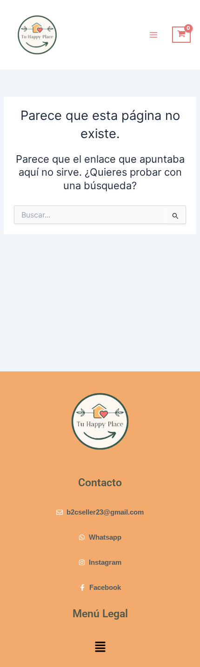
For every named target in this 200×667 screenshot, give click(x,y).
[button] (100, 648)
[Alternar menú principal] (153, 34)
